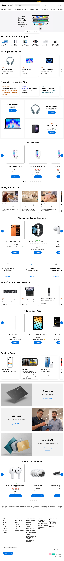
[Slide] (32, 21)
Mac (4, 520)
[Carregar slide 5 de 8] (33, 32)
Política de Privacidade (43, 525)
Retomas (16, 522)
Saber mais (7, 276)
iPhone (4, 522)
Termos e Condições (42, 523)
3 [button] (27, 181)
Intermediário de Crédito (41, 528)
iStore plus (17, 524)
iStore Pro (17, 528)
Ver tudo (48, 448)
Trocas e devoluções (30, 530)
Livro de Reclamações (31, 532)
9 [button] (38, 181)
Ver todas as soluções (47, 398)
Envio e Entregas (30, 528)
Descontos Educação (19, 530)
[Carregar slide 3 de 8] (29, 32)
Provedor (28, 534)
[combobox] (27, 5)
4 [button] (29, 181)
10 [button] (40, 181)
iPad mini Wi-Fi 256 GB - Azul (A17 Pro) (38, 334)
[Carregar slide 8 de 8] (38, 32)
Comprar (38, 176)
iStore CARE (17, 526)
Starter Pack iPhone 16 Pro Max (37, 166)
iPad (4, 524)
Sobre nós (28, 522)
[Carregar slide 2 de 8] (27, 32)
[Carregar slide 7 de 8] (36, 32)
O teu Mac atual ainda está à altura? (31, 1)
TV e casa (5, 530)
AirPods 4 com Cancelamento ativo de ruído (15, 486)
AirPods (5, 528)
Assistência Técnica (19, 520)
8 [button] (36, 181)
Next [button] (62, 1)
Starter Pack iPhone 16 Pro (15, 166)
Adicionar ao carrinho (15, 495)
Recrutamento (29, 526)
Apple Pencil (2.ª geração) (15, 334)
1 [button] (23, 181)
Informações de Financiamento (41, 521)
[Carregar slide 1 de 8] (26, 32)
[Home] (4, 5)
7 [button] (34, 181)
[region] (32, 21)
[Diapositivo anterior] (2, 155)
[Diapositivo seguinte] (63, 43)
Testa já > (39, 1)
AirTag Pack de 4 (38, 485)
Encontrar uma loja (30, 520)
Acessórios (5, 532)
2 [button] (25, 181)
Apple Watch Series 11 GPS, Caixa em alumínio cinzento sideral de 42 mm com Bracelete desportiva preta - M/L (38, 242)
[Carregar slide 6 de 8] (35, 32)
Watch (4, 526)
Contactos (28, 524)
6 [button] (33, 181)
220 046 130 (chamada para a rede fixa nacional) (31, 537)
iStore (60, 556)
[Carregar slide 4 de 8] (31, 32)
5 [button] (31, 181)
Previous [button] (1, 1)
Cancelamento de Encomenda (30, 541)
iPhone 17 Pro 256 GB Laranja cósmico (15, 241)
